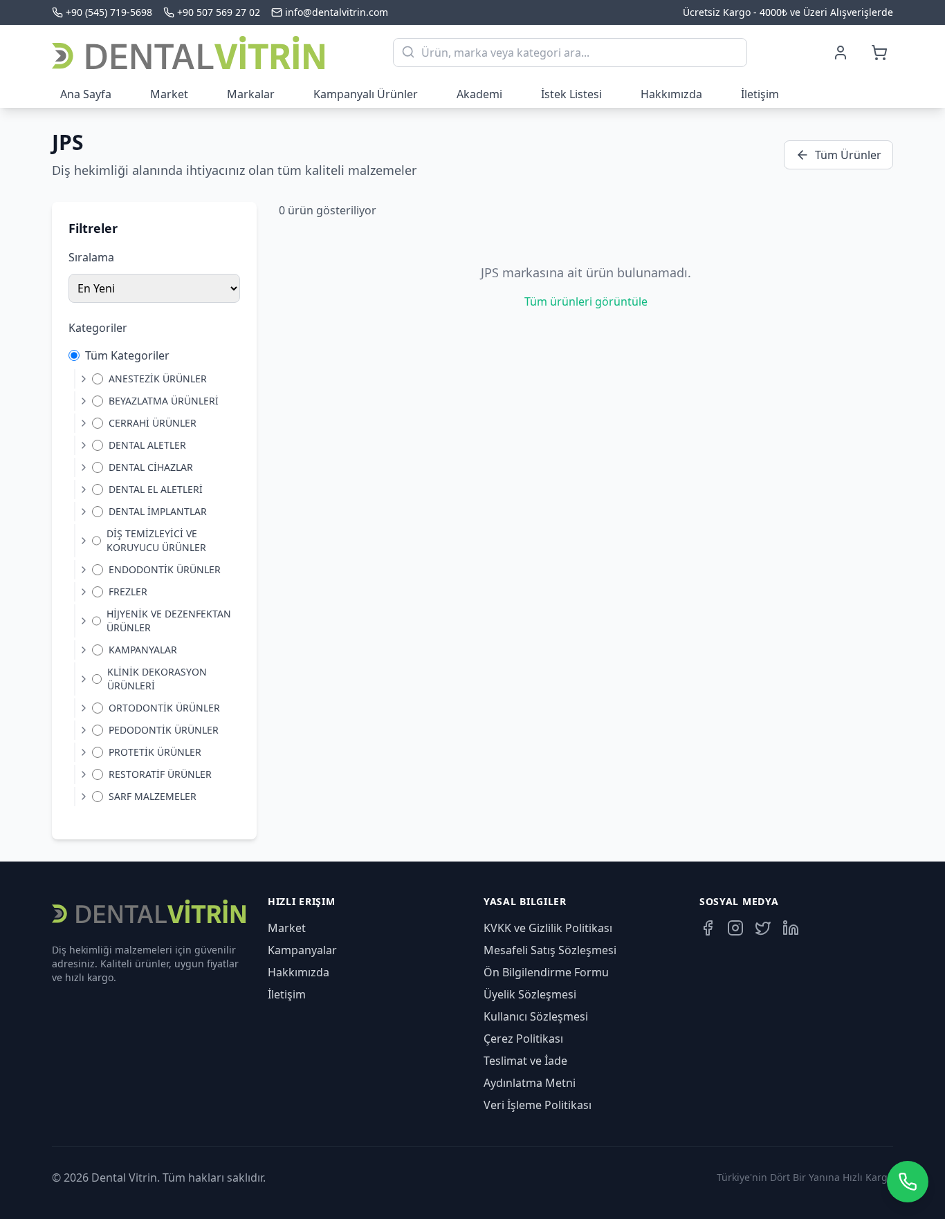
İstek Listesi (571, 94)
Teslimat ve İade (525, 1060)
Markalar (251, 94)
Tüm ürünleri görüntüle (586, 301)
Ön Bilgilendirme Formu (546, 972)
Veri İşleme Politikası (537, 1105)
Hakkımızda (671, 94)
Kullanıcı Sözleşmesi (536, 1016)
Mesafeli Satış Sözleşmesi (550, 950)
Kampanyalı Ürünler (365, 94)
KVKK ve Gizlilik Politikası (548, 928)
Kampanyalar (302, 950)
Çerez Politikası (523, 1038)
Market (169, 94)
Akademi (479, 94)
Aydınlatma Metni (530, 1082)
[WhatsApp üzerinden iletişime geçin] (907, 1181)
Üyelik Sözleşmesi (530, 994)
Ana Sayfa (85, 94)
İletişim (760, 94)
